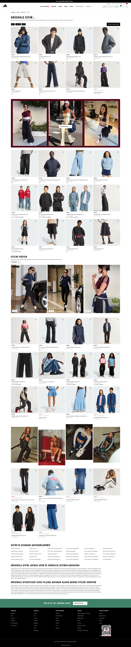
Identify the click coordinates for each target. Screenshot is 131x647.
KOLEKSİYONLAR (79, 6)
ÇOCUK (71, 6)
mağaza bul (109, 3)
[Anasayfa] (5, 5)
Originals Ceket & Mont (16, 556)
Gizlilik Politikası (64, 641)
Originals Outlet (33, 556)
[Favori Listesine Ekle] (36, 29)
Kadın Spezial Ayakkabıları (72, 554)
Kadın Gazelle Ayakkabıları (109, 551)
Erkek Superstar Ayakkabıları (91, 559)
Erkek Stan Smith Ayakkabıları (55, 551)
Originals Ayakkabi (15, 548)
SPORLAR (88, 6)
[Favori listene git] (123, 6)
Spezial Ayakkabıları (71, 551)
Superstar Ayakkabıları (89, 554)
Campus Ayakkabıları (89, 548)
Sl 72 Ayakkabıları (107, 559)
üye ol (124, 3)
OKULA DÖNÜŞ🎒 (44, 6)
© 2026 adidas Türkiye (65, 645)
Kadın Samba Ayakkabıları (54, 556)
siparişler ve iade (119, 3)
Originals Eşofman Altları (35, 554)
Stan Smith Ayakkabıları (35, 559)
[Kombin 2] (65, 289)
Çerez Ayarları (57, 641)
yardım (113, 3)
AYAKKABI (53, 6)
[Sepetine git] (126, 6)
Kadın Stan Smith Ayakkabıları (55, 548)
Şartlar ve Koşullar (73, 641)
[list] (59, 24)
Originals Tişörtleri (33, 551)
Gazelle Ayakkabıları (108, 548)
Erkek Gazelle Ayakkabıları (109, 554)
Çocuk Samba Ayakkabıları (72, 548)
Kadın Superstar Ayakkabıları (91, 556)
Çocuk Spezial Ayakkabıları (72, 559)
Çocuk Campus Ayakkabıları (91, 551)
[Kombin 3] (102, 289)
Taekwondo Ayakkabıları (108, 556)
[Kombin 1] (29, 289)
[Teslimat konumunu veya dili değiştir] (126, 4)
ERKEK (60, 6)
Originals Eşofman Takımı (17, 559)
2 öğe (14, 310)
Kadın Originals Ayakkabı (17, 551)
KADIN (65, 6)
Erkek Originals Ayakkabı (17, 554)
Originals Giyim (33, 548)
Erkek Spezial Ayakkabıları (72, 556)
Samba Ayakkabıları (52, 554)
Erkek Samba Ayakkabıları (54, 559)
